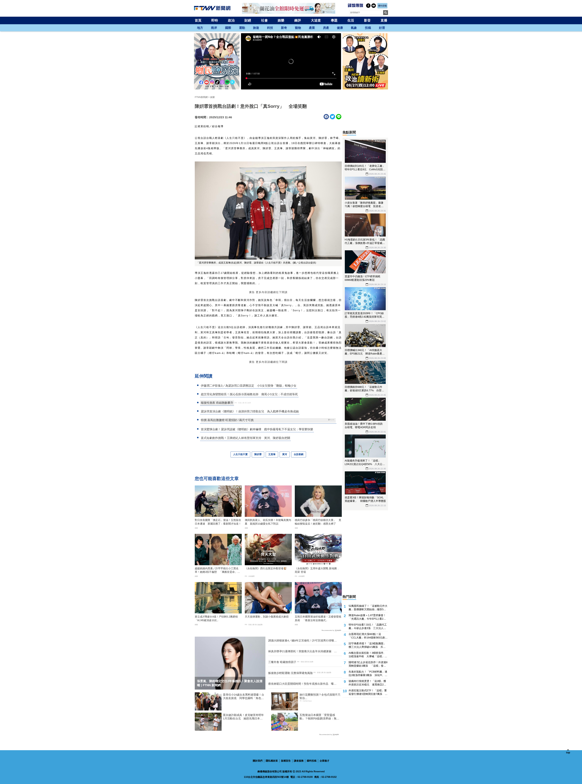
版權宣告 (286, 760)
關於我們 (258, 760)
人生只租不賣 (240, 454)
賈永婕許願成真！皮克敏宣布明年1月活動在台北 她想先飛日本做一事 (243, 716)
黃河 (284, 454)
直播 (384, 20)
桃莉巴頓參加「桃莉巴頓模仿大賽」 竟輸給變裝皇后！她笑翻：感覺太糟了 (318, 522)
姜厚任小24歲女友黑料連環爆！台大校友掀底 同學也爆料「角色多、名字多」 (243, 696)
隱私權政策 (272, 760)
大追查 (316, 20)
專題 (334, 20)
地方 (200, 27)
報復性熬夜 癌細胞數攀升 (217, 402)
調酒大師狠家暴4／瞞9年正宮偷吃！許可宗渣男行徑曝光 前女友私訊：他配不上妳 (303, 640)
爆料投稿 (311, 760)
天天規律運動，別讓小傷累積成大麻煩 (267, 616)
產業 (312, 27)
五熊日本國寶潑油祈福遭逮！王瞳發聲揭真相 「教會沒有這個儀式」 (318, 618)
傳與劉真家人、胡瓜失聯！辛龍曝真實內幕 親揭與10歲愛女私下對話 (268, 522)
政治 (231, 20)
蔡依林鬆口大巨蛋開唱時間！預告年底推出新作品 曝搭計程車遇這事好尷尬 (302, 684)
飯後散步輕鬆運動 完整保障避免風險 (290, 673)
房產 (326, 27)
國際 (228, 27)
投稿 (368, 27)
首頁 (198, 20)
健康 (340, 27)
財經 (247, 20)
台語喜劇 (298, 454)
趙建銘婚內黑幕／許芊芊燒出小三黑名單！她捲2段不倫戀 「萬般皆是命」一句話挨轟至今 (217, 570)
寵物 (298, 27)
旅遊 (256, 27)
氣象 (354, 27)
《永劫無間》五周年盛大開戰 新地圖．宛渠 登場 (317, 570)
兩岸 (214, 27)
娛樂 (281, 20)
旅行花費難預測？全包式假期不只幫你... (319, 696)
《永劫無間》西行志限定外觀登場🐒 (266, 568)
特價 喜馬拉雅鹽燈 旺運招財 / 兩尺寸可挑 (227, 420)
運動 (242, 27)
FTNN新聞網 (201, 97)
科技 (270, 27)
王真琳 (272, 454)
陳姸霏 (258, 454)
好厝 (382, 27)
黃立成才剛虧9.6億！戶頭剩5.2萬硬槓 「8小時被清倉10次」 (217, 618)
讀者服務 (299, 760)
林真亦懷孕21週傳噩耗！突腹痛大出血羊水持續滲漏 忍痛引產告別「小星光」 (302, 651)
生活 (350, 20)
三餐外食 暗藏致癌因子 (282, 662)
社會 (264, 20)
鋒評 (297, 20)
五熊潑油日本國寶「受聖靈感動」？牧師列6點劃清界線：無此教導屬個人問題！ (319, 716)
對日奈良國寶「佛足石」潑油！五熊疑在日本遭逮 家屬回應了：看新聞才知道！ (218, 522)
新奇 (284, 27)
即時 (214, 20)
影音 (367, 20)
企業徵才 (324, 760)
